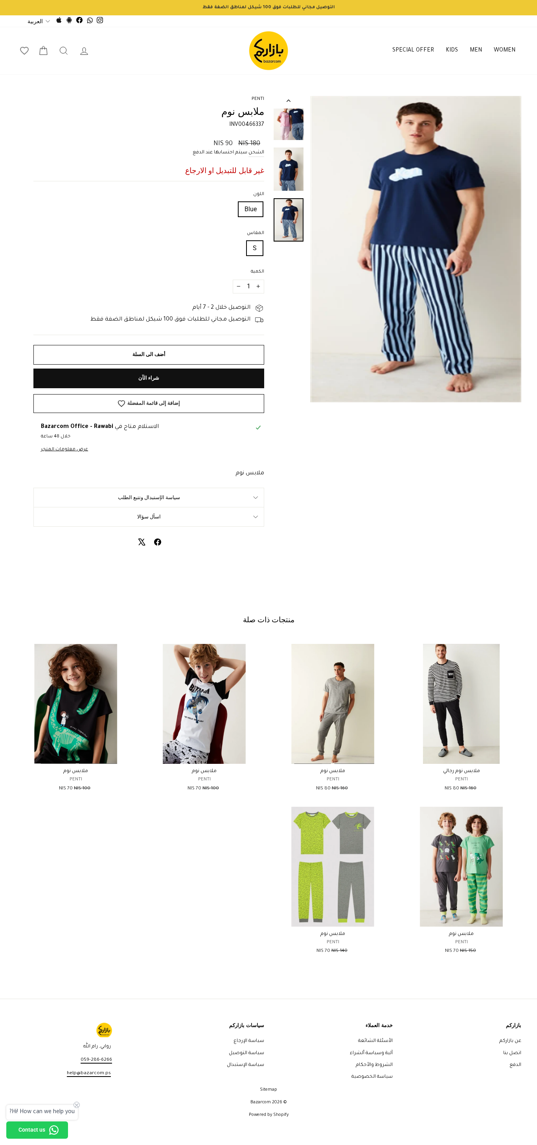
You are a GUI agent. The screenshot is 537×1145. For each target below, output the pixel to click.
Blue (251, 209)
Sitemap (268, 1090)
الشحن (256, 152)
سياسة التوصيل (246, 1053)
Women (504, 51)
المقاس (255, 233)
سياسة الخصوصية (372, 1077)
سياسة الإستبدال (245, 1065)
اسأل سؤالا (149, 517)
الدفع (515, 1065)
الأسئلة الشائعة (375, 1041)
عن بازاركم (510, 1041)
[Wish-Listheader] (24, 50)
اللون (258, 194)
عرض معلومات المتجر (64, 449)
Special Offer (413, 51)
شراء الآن (148, 378)
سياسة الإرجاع (249, 1041)
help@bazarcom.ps (89, 1073)
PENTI (258, 99)
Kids (452, 51)
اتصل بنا (512, 1053)
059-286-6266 (96, 1060)
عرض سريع (461, 755)
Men (476, 51)
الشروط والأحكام (374, 1065)
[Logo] (268, 50)
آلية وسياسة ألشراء (371, 1053)
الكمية (257, 272)
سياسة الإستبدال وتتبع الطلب (149, 497)
